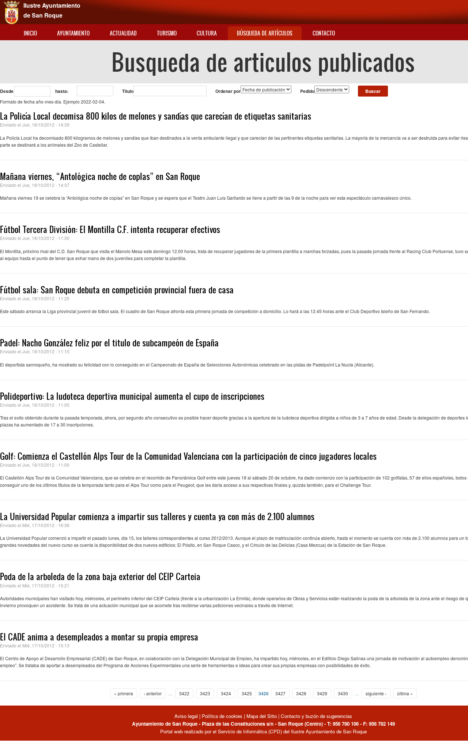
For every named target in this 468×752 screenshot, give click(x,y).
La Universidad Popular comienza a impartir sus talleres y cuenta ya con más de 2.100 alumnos (157, 516)
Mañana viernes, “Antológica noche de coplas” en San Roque (100, 176)
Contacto (324, 33)
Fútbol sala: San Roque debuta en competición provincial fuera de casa (117, 290)
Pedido (307, 91)
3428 (301, 693)
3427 (280, 693)
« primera (123, 693)
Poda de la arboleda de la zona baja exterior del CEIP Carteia (100, 576)
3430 (343, 693)
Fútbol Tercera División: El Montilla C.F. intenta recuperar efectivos (110, 229)
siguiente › (376, 693)
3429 (322, 693)
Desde (7, 91)
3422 (184, 693)
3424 (226, 693)
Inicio (30, 33)
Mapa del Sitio (261, 715)
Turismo (167, 33)
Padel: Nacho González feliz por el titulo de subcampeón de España (109, 343)
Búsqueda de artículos (264, 33)
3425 (247, 693)
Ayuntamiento (73, 33)
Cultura (207, 33)
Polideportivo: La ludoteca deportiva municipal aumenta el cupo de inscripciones (132, 396)
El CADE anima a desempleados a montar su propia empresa (99, 637)
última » (405, 693)
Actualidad (123, 33)
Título (127, 91)
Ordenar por (228, 91)
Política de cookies (222, 715)
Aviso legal (186, 715)
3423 (205, 693)
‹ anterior (153, 693)
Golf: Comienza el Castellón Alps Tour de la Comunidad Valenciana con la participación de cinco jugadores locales (188, 456)
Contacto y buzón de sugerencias (316, 715)
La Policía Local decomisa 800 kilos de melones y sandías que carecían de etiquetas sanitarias (155, 116)
